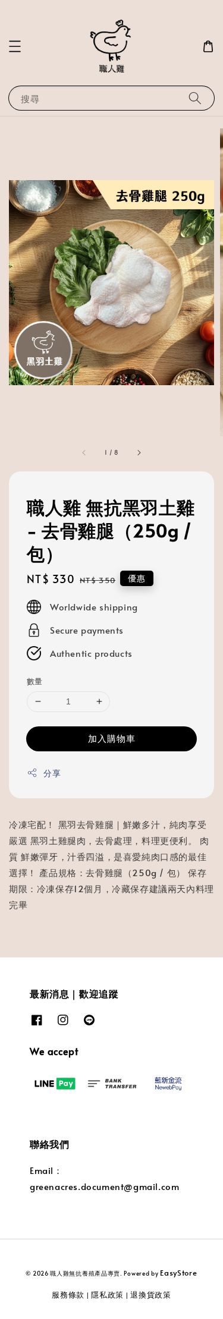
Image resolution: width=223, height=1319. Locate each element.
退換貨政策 (150, 1294)
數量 (35, 681)
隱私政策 (107, 1294)
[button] (15, 46)
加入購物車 (112, 738)
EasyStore (178, 1272)
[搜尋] (195, 97)
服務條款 (68, 1294)
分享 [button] (52, 773)
